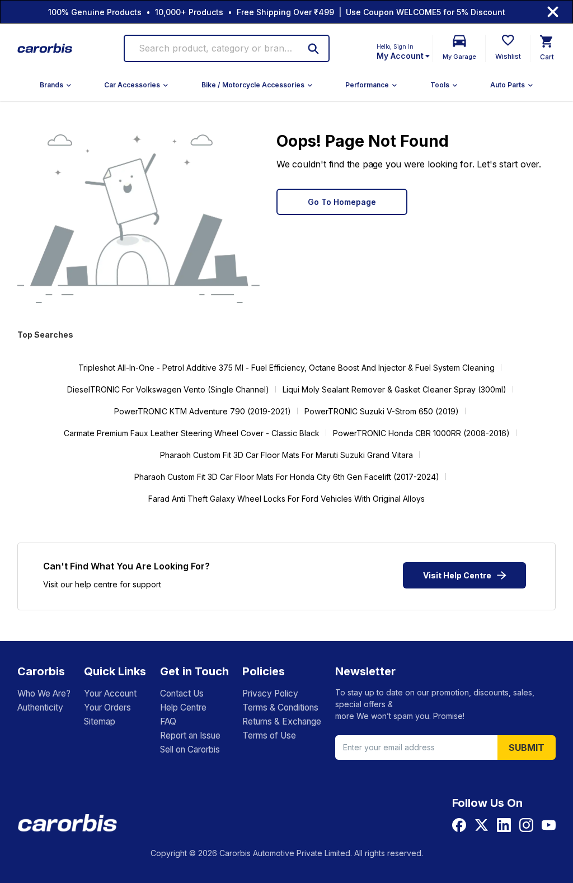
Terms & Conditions (280, 707)
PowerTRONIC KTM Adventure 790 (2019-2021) (202, 411)
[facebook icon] (459, 825)
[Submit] (313, 48)
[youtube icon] (549, 825)
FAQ (168, 721)
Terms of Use (269, 735)
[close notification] (552, 11)
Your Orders (107, 707)
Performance (367, 85)
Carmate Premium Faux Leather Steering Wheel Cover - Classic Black (192, 433)
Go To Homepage (342, 202)
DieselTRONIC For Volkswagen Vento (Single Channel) (168, 389)
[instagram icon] (526, 825)
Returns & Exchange (281, 721)
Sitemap (99, 721)
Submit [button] (526, 747)
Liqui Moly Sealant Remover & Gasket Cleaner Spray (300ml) (394, 389)
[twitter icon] (482, 825)
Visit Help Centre (457, 575)
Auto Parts (507, 85)
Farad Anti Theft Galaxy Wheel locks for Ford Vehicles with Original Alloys (286, 498)
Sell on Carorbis (190, 749)
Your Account (110, 693)
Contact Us (182, 693)
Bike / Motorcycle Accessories (252, 85)
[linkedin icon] (504, 825)
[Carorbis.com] (45, 48)
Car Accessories (132, 85)
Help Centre (183, 707)
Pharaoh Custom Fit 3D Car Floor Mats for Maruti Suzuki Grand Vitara (286, 455)
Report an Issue (190, 735)
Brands (51, 85)
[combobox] (216, 48)
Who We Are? (44, 693)
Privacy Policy (270, 693)
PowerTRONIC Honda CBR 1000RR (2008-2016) (421, 433)
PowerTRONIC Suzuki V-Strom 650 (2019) (381, 411)
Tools (439, 85)
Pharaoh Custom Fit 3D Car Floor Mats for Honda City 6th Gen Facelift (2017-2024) (286, 477)
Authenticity (40, 707)
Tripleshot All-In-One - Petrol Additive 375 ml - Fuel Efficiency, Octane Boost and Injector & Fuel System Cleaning (286, 367)
